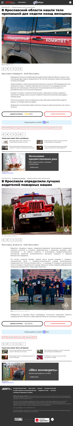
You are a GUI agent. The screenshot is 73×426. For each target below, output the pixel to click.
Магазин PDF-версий (50, 388)
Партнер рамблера (28, 419)
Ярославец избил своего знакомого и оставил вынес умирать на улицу (19, 141)
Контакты (53, 390)
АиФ (12, 64)
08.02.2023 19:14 (6, 7)
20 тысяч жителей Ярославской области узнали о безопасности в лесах (20, 351)
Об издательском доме (19, 388)
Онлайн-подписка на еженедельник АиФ (24, 390)
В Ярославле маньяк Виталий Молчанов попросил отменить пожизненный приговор (21, 147)
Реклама (39, 388)
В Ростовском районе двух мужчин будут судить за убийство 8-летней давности (55, 147)
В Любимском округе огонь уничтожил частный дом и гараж (55, 356)
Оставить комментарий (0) (58, 114)
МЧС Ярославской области (9, 235)
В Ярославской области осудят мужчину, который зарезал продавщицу (55, 141)
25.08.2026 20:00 (6, 178)
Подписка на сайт (43, 390)
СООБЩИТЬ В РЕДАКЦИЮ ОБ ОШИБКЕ (23, 392)
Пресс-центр (31, 388)
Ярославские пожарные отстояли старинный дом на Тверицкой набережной (57, 351)
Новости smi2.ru (8, 173)
